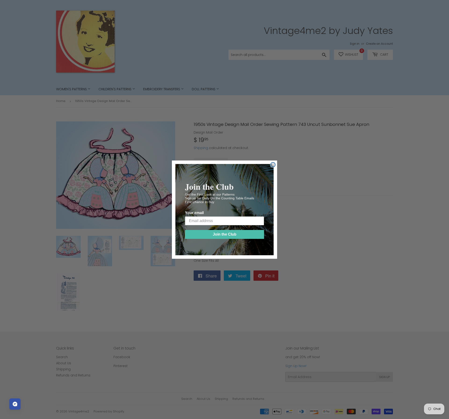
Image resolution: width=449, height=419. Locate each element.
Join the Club (224, 234)
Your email (194, 213)
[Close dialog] (273, 164)
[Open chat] (15, 404)
